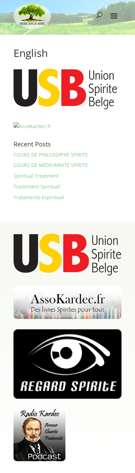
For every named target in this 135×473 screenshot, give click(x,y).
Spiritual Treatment (36, 175)
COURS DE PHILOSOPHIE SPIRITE (51, 154)
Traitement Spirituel (37, 186)
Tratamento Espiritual (39, 197)
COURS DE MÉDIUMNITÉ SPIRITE (51, 165)
